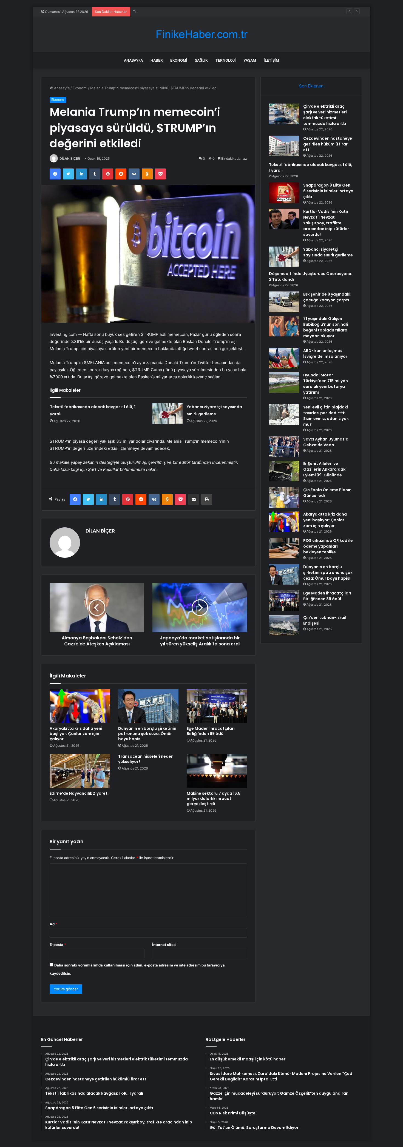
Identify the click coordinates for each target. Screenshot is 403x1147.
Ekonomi (178, 60)
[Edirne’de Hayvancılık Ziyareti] (80, 771)
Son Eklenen (311, 85)
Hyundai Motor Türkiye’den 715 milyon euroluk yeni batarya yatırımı (325, 383)
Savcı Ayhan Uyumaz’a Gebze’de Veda (325, 442)
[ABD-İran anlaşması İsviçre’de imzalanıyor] (284, 358)
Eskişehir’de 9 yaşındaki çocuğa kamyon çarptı (326, 297)
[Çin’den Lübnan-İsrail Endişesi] (284, 625)
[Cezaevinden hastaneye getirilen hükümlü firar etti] (284, 146)
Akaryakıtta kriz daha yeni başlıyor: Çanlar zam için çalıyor (76, 734)
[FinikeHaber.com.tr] (201, 34)
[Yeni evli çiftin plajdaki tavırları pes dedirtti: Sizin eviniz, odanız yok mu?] (284, 414)
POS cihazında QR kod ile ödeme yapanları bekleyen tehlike (328, 546)
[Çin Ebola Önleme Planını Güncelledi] (284, 497)
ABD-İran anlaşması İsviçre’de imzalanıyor (325, 353)
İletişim (271, 60)
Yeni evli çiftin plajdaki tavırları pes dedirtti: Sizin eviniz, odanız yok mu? (326, 415)
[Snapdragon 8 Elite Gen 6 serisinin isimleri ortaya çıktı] (284, 192)
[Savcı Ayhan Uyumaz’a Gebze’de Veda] (284, 446)
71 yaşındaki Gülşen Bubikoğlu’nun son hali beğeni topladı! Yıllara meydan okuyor (325, 327)
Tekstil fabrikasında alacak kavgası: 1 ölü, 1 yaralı (174, 11)
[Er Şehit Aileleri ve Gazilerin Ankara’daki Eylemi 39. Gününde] (284, 471)
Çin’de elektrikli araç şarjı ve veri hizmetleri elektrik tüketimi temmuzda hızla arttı (325, 115)
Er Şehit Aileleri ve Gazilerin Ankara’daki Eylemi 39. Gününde (325, 469)
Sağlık (201, 60)
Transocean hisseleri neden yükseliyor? (146, 759)
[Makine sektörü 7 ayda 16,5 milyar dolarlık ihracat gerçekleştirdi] (217, 771)
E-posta (58, 944)
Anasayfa (133, 60)
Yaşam (249, 60)
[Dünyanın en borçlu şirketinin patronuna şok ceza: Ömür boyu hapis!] (148, 706)
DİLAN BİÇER (69, 158)
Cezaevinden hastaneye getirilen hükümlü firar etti (327, 144)
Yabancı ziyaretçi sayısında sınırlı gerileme (328, 252)
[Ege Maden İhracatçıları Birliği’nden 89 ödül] (217, 706)
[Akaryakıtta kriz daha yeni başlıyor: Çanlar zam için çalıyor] (80, 706)
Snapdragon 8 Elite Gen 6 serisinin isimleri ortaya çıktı (328, 190)
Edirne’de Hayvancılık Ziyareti (79, 793)
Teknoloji (225, 60)
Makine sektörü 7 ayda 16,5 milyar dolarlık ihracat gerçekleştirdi (213, 798)
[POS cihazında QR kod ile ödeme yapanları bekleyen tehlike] (284, 548)
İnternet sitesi (164, 944)
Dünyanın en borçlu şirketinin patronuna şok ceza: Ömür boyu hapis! (147, 734)
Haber (157, 60)
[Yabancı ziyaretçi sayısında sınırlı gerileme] (167, 413)
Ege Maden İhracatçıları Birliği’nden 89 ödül (211, 731)
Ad (53, 924)
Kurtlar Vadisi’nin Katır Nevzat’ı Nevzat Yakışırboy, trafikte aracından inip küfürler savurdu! (326, 223)
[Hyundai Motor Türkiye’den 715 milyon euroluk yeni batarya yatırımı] (284, 382)
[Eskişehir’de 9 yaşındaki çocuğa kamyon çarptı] (284, 301)
